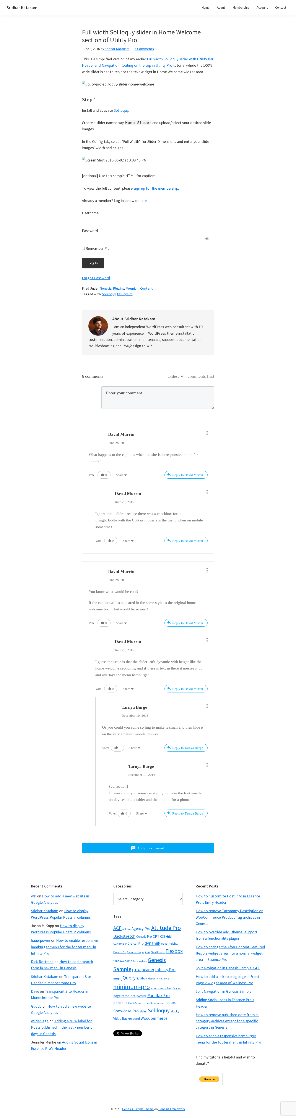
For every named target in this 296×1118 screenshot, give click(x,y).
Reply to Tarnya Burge (187, 748)
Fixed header (158, 952)
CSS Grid (166, 936)
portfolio (120, 1002)
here (143, 200)
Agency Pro (141, 928)
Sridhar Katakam (22, 7)
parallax (141, 996)
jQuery (128, 977)
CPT (156, 936)
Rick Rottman (42, 961)
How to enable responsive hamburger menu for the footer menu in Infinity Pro (64, 947)
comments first (201, 376)
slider (143, 1011)
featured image (135, 952)
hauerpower (40, 940)
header (147, 969)
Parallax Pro (158, 995)
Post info (132, 1003)
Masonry (153, 978)
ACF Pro (126, 929)
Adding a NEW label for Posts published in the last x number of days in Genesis (62, 1027)
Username (90, 212)
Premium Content (139, 288)
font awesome (122, 961)
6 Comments (144, 49)
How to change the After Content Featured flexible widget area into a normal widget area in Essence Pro (230, 953)
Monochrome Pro (161, 988)
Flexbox (174, 951)
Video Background (126, 1018)
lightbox (142, 978)
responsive (160, 1003)
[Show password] (207, 238)
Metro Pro (164, 978)
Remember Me (97, 248)
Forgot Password (96, 277)
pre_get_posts (145, 1003)
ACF (117, 928)
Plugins (118, 288)
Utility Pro (125, 294)
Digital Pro (135, 943)
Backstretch (124, 936)
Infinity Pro (165, 969)
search (173, 1002)
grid (136, 969)
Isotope (116, 978)
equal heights (169, 943)
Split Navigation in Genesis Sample (223, 991)
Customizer (120, 943)
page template (124, 996)
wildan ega (40, 1020)
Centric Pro (144, 936)
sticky (175, 1011)
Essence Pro (119, 952)
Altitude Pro (166, 928)
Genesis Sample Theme (138, 1109)
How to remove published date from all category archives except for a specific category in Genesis (227, 1021)
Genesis (105, 288)
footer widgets (140, 961)
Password (90, 230)
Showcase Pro (126, 1010)
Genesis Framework (171, 1109)
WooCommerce (154, 1018)
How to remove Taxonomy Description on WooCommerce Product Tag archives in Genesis (229, 917)
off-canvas (176, 988)
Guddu (36, 1006)
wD (33, 896)
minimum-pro (131, 987)
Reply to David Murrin (187, 475)
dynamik (152, 943)
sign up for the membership (155, 188)
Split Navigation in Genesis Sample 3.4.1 (228, 967)
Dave (35, 991)
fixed (147, 952)
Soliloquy (121, 110)
